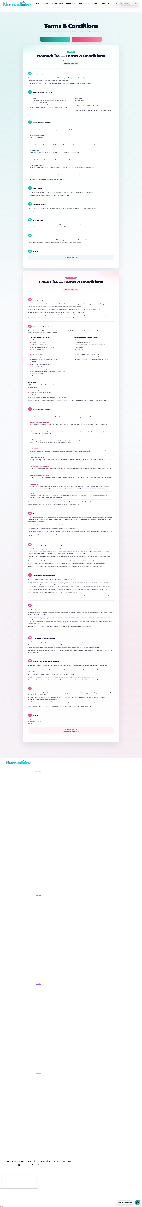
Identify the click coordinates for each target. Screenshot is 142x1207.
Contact (94, 3)
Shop (61, 3)
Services (54, 3)
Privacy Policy (65, 748)
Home (38, 3)
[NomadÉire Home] (17, 3)
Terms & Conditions (76, 748)
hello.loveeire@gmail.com (71, 731)
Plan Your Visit (71, 3)
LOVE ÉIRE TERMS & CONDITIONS (86, 39)
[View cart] (116, 4)
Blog (80, 3)
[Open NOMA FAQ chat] (137, 1202)
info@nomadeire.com (71, 257)
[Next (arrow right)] (2, 1206)
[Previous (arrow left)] (0, 1206)
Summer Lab (104, 3)
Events (45, 3)
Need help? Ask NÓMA (125, 1202)
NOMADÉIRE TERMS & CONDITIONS (55, 39)
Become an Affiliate (45, 1161)
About (87, 3)
